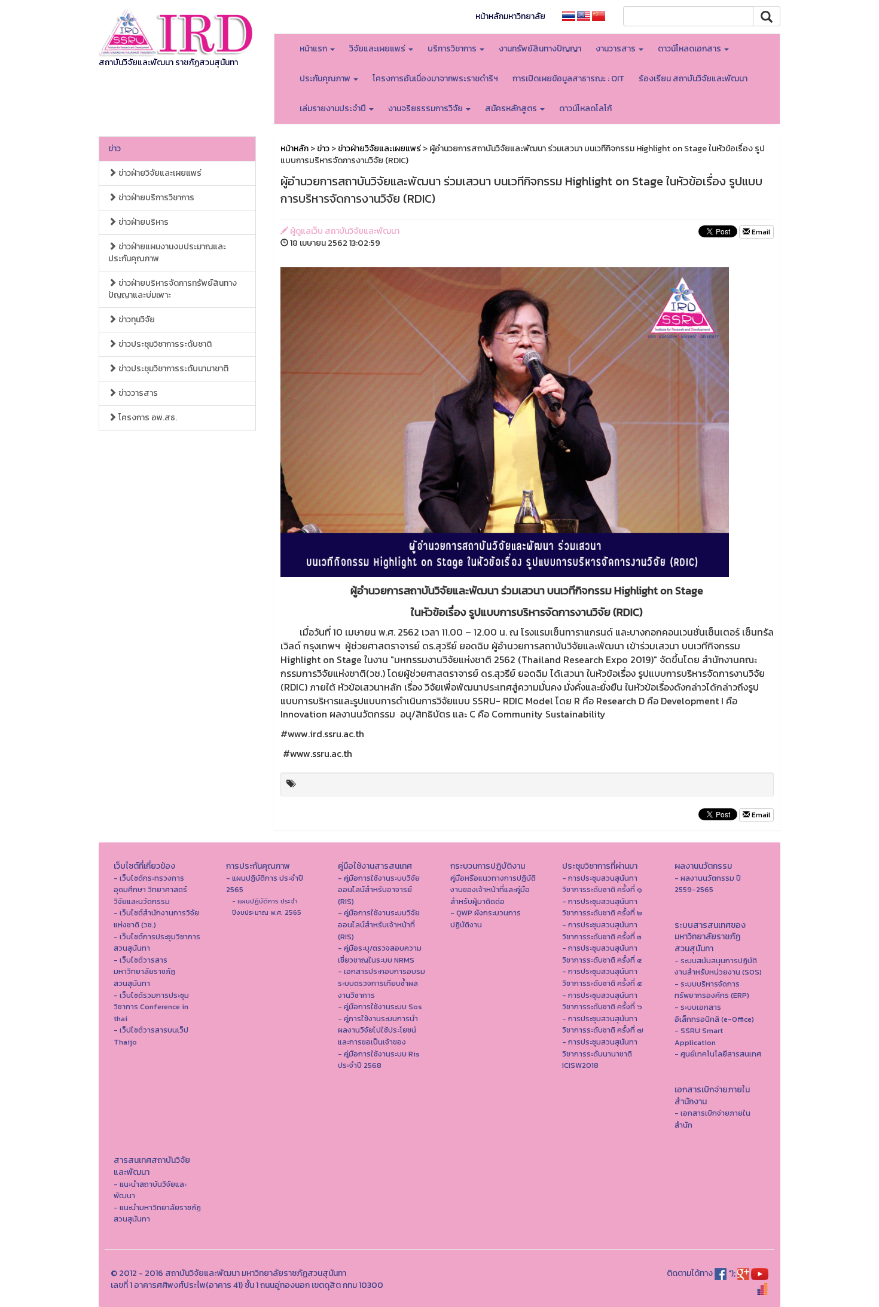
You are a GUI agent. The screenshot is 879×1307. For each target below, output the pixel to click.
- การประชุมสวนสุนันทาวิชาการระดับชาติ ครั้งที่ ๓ (602, 930)
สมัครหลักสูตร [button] (512, 108)
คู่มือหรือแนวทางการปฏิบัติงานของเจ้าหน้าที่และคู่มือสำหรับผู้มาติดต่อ (493, 889)
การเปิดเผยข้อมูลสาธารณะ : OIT (568, 78)
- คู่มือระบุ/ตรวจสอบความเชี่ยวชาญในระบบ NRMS (380, 954)
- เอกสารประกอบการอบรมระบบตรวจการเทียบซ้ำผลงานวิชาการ (381, 983)
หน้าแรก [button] (314, 48)
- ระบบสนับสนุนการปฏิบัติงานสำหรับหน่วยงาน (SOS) (718, 966)
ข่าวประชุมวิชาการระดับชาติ (164, 344)
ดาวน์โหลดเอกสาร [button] (690, 48)
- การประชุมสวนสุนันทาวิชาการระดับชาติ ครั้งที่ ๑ (602, 884)
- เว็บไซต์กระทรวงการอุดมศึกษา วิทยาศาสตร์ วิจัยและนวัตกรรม (150, 889)
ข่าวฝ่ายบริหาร (143, 222)
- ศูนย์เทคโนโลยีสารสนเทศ (717, 1053)
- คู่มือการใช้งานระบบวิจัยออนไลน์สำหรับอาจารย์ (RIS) (379, 889)
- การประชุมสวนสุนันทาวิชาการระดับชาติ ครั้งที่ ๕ (602, 977)
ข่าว (114, 148)
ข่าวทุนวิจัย (136, 319)
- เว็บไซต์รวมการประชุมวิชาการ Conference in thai (151, 1007)
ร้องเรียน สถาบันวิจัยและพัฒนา (693, 78)
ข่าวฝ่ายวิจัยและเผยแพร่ (159, 173)
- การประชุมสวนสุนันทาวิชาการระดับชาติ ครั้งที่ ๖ (602, 1001)
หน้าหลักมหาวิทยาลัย (510, 16)
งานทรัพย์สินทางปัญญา (540, 48)
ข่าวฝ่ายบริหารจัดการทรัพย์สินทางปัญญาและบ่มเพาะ (172, 289)
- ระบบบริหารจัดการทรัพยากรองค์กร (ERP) (711, 989)
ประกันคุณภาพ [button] (326, 78)
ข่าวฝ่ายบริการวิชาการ (155, 197)
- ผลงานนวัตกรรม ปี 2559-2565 (707, 884)
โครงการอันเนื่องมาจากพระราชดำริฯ (435, 78)
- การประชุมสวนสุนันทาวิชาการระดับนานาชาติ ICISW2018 (599, 1053)
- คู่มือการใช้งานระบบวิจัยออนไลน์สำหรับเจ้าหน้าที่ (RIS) (379, 924)
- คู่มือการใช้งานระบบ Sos (380, 1006)
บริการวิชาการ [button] (453, 48)
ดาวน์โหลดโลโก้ (585, 108)
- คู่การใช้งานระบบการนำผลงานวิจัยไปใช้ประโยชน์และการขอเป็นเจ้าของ (378, 1030)
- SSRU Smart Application (698, 1036)
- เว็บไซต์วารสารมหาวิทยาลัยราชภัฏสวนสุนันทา (144, 971)
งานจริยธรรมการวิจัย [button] (426, 108)
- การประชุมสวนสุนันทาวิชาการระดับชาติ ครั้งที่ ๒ (602, 907)
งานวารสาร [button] (616, 48)
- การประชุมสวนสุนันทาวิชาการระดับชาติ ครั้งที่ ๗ (602, 1024)
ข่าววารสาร (137, 393)
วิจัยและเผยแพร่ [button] (378, 48)
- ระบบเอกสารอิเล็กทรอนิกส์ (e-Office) (714, 1013)
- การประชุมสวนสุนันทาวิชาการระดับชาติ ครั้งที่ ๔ (602, 954)
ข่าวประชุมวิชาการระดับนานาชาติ (172, 368)
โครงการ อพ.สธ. (147, 417)
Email (760, 232)
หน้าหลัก (294, 148)
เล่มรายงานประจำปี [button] (334, 108)
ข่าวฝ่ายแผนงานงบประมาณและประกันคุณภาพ (167, 252)
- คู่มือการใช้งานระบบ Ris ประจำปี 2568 (379, 1059)
